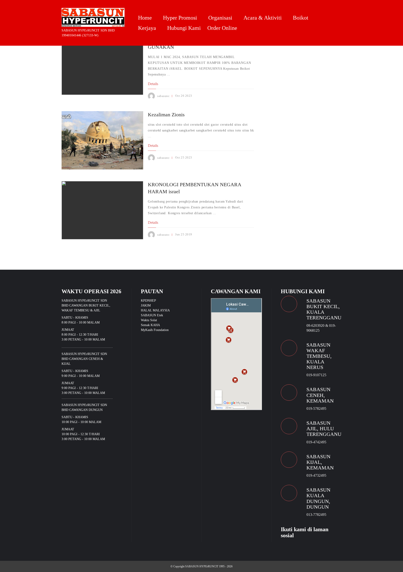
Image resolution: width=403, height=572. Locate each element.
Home (145, 18)
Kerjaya (147, 28)
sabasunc (163, 96)
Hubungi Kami (184, 28)
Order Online (222, 28)
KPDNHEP (148, 300)
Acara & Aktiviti (262, 18)
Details (153, 84)
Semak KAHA (150, 325)
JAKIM (146, 305)
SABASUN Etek (152, 315)
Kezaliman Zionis (166, 114)
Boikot (300, 18)
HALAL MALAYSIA (155, 310)
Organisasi (220, 18)
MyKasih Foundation (155, 330)
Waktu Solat (149, 320)
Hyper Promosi (180, 18)
